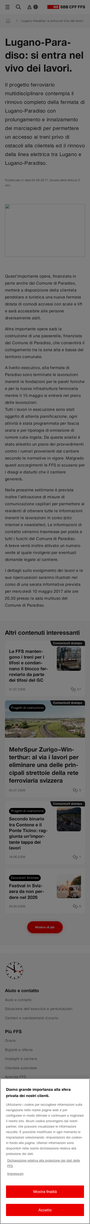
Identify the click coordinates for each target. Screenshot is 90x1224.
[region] (45, 1151)
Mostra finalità (45, 1191)
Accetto (45, 1210)
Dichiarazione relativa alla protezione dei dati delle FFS (43, 1163)
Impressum (15, 1174)
